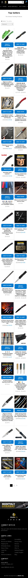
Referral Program (19, 550)
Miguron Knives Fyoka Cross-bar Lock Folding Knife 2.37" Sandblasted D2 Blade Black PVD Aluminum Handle (7, 417)
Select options (7, 45)
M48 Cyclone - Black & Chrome (21, 229)
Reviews (17, 543)
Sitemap (17, 546)
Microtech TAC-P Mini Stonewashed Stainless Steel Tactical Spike (7, 290)
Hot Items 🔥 (23, 6)
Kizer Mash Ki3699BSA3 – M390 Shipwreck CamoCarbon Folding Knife (21, 50)
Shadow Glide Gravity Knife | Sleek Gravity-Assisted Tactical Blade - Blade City (21, 386)
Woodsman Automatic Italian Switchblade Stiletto (20, 146)
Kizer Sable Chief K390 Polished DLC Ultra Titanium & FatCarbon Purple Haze (20, 323)
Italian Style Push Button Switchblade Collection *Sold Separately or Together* (21, 87)
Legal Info (3, 550)
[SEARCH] (22, 2)
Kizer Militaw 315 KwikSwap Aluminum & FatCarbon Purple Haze (7, 231)
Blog (16, 554)
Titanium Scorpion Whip (7, 145)
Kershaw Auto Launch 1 (7, 173)
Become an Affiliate (6, 541)
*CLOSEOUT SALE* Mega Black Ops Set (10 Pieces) (7, 116)
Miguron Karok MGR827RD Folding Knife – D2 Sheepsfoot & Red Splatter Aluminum (20, 117)
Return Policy (4, 548)
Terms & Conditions (6, 554)
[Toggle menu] (2, 1)
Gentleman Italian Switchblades (7, 354)
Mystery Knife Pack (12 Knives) (20, 259)
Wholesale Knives (5, 546)
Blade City (21, 575)
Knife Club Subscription (7, 476)
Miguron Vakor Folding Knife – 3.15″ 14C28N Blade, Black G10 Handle (7, 84)
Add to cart (20, 44)
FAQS (2, 552)
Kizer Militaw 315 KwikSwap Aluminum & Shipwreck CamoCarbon (7, 448)
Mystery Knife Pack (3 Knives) (20, 174)
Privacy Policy (18, 541)
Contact (3, 539)
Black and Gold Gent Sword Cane (20, 200)
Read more (20, 111)
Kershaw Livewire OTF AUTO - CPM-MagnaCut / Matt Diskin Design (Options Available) (20, 293)
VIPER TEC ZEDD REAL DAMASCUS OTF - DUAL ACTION (21, 448)
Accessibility (18, 539)
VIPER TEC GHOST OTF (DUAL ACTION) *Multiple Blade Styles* (21, 354)
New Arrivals (13, 6)
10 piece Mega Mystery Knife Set (7, 381)
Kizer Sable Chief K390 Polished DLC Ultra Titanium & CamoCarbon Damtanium (7, 261)
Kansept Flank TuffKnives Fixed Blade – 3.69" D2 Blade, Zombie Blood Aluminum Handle (7, 54)
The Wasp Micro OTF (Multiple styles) (7, 203)
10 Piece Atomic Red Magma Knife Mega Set (7, 322)
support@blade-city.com (7, 567)
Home (4, 6)
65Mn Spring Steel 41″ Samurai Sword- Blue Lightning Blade (20, 415)
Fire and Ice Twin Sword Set (21, 476)
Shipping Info (4, 543)
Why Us (17, 548)
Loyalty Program (19, 552)
